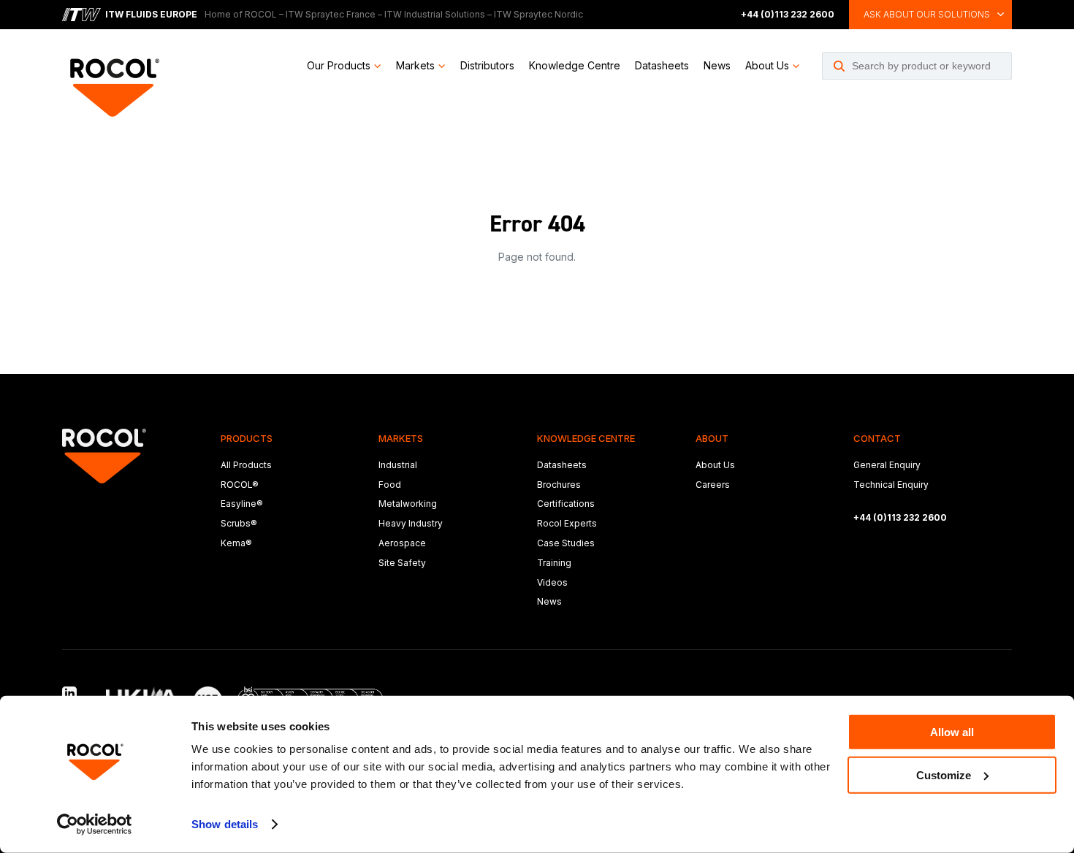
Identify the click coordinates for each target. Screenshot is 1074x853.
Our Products (338, 65)
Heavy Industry (410, 523)
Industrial (397, 464)
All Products (246, 464)
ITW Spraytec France (331, 14)
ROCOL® (240, 484)
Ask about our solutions (927, 14)
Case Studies (566, 543)
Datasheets (662, 65)
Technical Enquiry (891, 484)
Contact (877, 438)
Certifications (566, 503)
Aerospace (402, 543)
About (712, 438)
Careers (713, 484)
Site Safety (402, 562)
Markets (415, 65)
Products (247, 438)
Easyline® (242, 503)
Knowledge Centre (574, 65)
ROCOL (261, 14)
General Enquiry (887, 464)
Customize (943, 774)
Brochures (559, 484)
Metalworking (407, 503)
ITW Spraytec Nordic (538, 14)
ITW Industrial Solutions (434, 14)
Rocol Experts (567, 523)
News (717, 65)
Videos (552, 582)
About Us (767, 65)
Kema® (236, 543)
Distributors (487, 65)
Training (554, 562)
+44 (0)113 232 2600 (787, 14)
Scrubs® (239, 523)
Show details (224, 824)
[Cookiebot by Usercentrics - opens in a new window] (95, 824)
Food (389, 484)
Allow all (952, 732)
